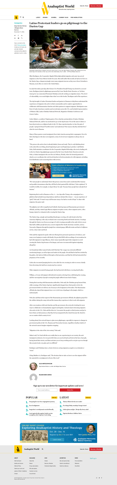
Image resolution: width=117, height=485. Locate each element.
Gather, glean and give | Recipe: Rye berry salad (75, 409)
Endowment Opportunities (50, 466)
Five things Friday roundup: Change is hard (74, 405)
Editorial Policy (17, 466)
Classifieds (77, 466)
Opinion (45, 17)
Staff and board (17, 461)
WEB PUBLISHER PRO (21, 479)
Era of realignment (34, 405)
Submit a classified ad (64, 463)
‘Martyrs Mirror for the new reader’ (72, 401)
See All (54, 397)
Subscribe (82, 6)
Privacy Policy (32, 477)
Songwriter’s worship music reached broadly (41, 409)
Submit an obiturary (64, 466)
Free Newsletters (76, 17)
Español (54, 17)
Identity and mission (18, 463)
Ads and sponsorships (64, 461)
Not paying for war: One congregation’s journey (42, 401)
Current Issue (63, 17)
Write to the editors (22, 45)
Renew (86, 6)
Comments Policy (37, 477)
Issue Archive (32, 473)
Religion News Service (45, 375)
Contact (16, 473)
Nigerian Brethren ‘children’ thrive (72, 413)
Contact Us (42, 477)
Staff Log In (93, 458)
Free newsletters (78, 461)
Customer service (33, 471)
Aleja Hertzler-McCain (20, 26)
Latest (38, 17)
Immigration (18, 23)
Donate (46, 461)
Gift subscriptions (33, 468)
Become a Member (96, 6)
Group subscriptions (33, 466)
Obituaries (77, 463)
